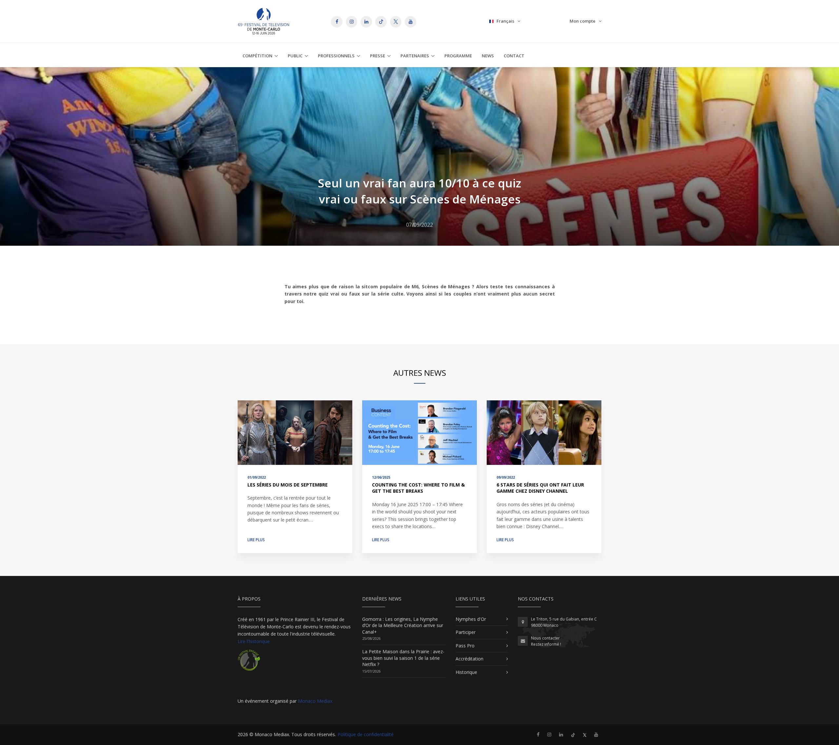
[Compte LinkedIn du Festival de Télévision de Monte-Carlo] (561, 734)
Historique (466, 672)
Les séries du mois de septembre (287, 485)
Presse (377, 56)
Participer (466, 632)
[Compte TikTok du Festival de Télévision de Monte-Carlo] (573, 734)
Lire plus (256, 540)
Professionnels (336, 56)
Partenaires (414, 56)
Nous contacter (545, 638)
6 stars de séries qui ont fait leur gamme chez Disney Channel (540, 488)
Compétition (257, 56)
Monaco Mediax (315, 701)
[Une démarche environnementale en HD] (249, 663)
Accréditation (469, 659)
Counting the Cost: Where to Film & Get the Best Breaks (418, 488)
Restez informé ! (546, 644)
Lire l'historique (254, 641)
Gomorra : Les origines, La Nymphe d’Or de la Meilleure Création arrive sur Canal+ (402, 625)
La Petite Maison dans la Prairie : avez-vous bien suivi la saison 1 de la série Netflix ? (403, 657)
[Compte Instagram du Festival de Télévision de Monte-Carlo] (549, 734)
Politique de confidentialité (366, 734)
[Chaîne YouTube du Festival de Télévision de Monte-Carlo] (596, 734)
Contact (514, 56)
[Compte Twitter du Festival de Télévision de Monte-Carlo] (584, 734)
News (488, 56)
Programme (458, 56)
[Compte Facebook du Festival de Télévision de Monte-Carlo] (538, 734)
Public (295, 56)
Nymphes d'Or (471, 619)
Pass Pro (465, 645)
